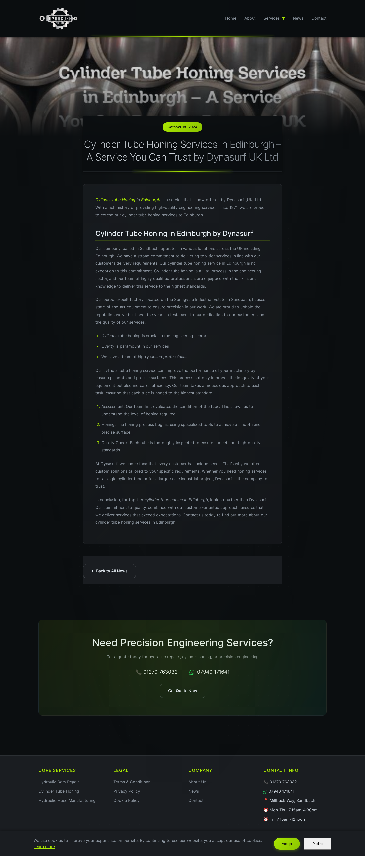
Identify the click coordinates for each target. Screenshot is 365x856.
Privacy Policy (126, 791)
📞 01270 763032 (157, 672)
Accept (287, 844)
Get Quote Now (182, 690)
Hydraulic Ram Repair (58, 781)
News (298, 18)
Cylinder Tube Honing (58, 791)
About (250, 18)
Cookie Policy (126, 800)
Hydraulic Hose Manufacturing (67, 800)
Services (274, 18)
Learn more (44, 846)
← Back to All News (109, 570)
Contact (319, 18)
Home (230, 18)
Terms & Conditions (131, 781)
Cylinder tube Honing (115, 199)
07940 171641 (213, 672)
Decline (317, 844)
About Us (197, 781)
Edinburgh (150, 199)
